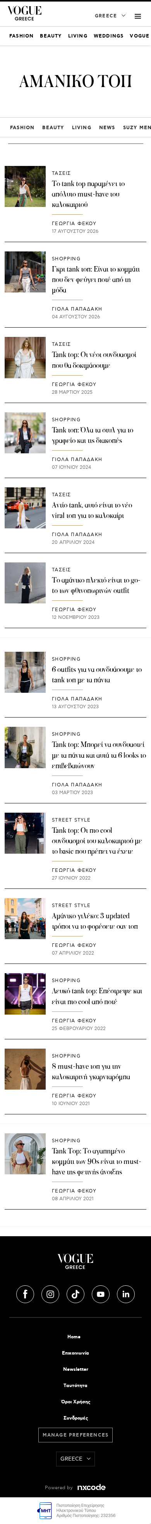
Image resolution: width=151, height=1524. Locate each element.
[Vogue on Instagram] (51, 1293)
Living (81, 128)
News (107, 128)
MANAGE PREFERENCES (76, 1435)
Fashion (22, 128)
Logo (75, 1264)
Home (74, 1337)
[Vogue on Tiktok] (76, 1293)
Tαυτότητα (75, 1386)
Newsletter (75, 1369)
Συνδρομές (75, 1418)
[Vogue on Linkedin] (126, 1293)
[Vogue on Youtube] (101, 1293)
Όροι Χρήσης (75, 1402)
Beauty (53, 128)
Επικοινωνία (75, 1353)
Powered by (59, 1488)
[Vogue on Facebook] (26, 1293)
